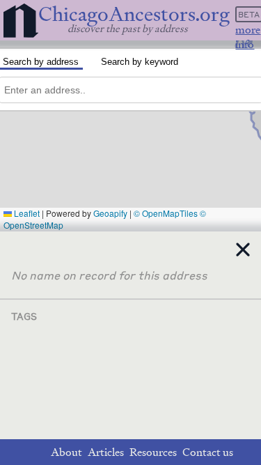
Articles (106, 452)
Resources (153, 452)
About (66, 452)
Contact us (207, 452)
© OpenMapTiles (166, 213)
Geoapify (110, 213)
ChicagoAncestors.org (134, 14)
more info (247, 37)
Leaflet (26, 213)
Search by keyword (139, 61)
